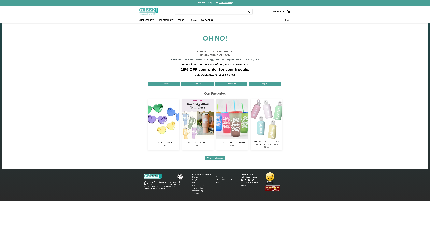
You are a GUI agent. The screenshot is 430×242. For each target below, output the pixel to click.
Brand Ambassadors (224, 180)
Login (287, 20)
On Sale (194, 20)
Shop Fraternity (166, 20)
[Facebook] (242, 180)
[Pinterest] (249, 180)
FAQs (194, 180)
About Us (219, 177)
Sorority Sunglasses (164, 142)
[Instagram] (245, 180)
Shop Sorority (146, 20)
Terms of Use (197, 188)
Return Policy (197, 191)
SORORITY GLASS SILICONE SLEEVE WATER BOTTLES (266, 143)
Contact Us (207, 20)
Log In (264, 84)
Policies (195, 183)
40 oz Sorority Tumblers (197, 142)
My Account (197, 177)
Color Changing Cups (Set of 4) (232, 142)
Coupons (219, 185)
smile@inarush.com (249, 177)
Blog (217, 183)
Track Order (197, 193)
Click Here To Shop (226, 3)
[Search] (249, 11)
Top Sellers (183, 20)
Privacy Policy (198, 185)
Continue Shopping (215, 158)
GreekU (248, 183)
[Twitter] (253, 180)
